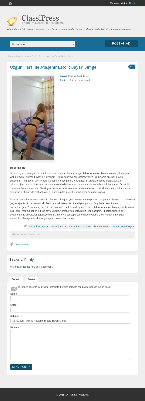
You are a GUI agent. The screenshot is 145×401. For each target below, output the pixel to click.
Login (133, 3)
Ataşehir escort (23, 56)
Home (11, 56)
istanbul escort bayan (123, 226)
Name (13, 293)
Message (15, 327)
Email (13, 305)
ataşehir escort (58, 226)
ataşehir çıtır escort (39, 226)
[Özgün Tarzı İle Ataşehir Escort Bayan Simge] (32, 118)
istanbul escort (101, 226)
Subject (14, 316)
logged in (28, 267)
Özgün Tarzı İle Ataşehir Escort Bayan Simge (53, 67)
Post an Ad (121, 43)
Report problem (22, 244)
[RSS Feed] (10, 3)
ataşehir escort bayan (80, 226)
